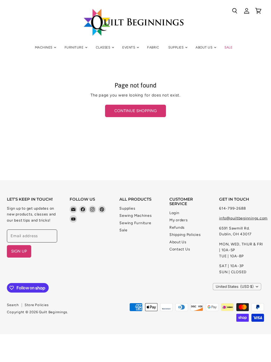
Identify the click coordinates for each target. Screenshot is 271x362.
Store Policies (37, 305)
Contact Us (179, 249)
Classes (103, 47)
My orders (178, 220)
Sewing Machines (135, 215)
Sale (228, 47)
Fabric (153, 47)
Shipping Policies (185, 234)
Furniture (74, 47)
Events (129, 47)
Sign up (19, 251)
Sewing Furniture (135, 223)
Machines (44, 47)
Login (174, 213)
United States (235, 286)
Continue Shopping (135, 110)
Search (13, 305)
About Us (204, 47)
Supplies (176, 47)
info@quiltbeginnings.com (243, 218)
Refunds (177, 227)
